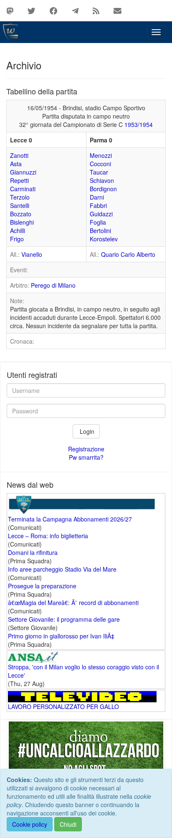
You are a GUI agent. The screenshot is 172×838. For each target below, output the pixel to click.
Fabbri (98, 205)
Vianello (31, 254)
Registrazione (86, 449)
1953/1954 (138, 124)
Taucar (99, 172)
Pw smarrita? (86, 457)
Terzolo (20, 197)
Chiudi (68, 824)
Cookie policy (29, 824)
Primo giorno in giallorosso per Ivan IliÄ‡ (61, 636)
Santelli (19, 205)
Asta (16, 163)
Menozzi (101, 155)
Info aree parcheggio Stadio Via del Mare (62, 569)
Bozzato (20, 214)
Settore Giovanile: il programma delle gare (64, 619)
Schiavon (102, 180)
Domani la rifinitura (33, 552)
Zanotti (19, 155)
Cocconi (100, 163)
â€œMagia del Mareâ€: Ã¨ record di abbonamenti (73, 602)
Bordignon (103, 189)
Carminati (22, 189)
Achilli (17, 230)
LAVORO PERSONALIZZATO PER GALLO (63, 706)
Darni (97, 197)
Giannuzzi (23, 172)
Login (86, 431)
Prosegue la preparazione (42, 586)
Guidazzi (101, 214)
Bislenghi (22, 222)
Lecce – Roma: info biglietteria (48, 536)
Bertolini (100, 230)
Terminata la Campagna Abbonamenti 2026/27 (70, 519)
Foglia (98, 222)
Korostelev (104, 239)
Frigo (17, 239)
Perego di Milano (53, 285)
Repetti (19, 180)
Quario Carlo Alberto (128, 254)
